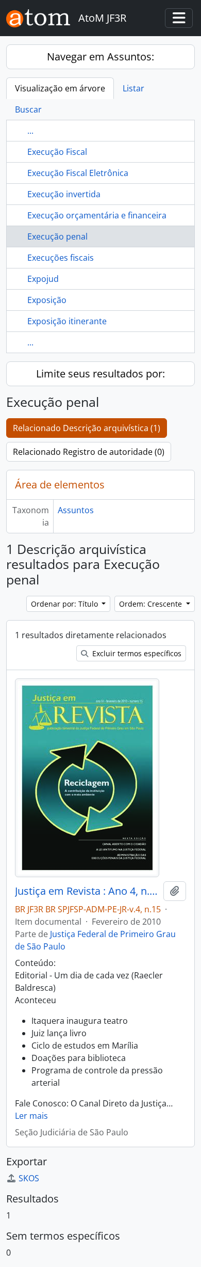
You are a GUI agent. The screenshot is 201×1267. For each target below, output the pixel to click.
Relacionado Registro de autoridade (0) (88, 451)
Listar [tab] (133, 88)
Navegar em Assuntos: (100, 57)
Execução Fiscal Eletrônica (77, 173)
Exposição (46, 300)
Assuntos (76, 510)
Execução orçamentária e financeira (96, 215)
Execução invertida (63, 194)
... (30, 130)
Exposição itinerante (67, 321)
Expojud (43, 278)
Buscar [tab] (28, 109)
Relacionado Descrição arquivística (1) (86, 428)
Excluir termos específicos (135, 653)
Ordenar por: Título (65, 604)
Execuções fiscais (60, 257)
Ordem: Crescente (151, 604)
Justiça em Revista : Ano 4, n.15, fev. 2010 (87, 891)
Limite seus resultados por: (100, 374)
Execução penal (57, 236)
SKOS (29, 1178)
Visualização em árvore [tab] (60, 88)
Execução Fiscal (57, 151)
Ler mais (31, 1115)
